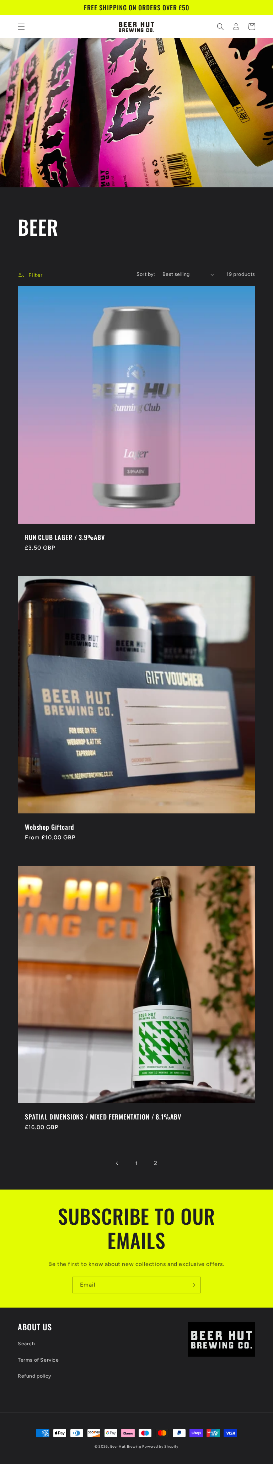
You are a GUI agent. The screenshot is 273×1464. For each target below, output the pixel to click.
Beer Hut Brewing (126, 1446)
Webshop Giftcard (49, 827)
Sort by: (145, 274)
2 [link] (155, 1163)
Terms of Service (38, 1360)
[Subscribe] (192, 1285)
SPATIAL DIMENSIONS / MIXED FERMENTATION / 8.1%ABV (103, 1117)
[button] (21, 26)
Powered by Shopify (160, 1446)
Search (26, 1344)
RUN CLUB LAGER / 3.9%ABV (65, 537)
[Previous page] (117, 1163)
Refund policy (35, 1376)
